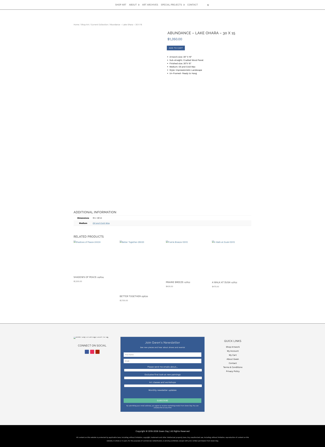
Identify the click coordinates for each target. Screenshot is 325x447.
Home (76, 24)
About (133, 5)
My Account (233, 351)
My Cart (233, 355)
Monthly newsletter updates (162, 390)
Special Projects (171, 5)
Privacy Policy (233, 371)
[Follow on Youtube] (97, 352)
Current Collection (99, 24)
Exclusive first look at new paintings (163, 374)
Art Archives (150, 5)
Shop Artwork (233, 347)
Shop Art (120, 5)
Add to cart (176, 48)
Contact (192, 5)
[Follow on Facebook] (87, 352)
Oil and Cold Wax (101, 223)
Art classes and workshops (162, 382)
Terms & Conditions (232, 367)
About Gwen (233, 359)
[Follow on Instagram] (92, 352)
